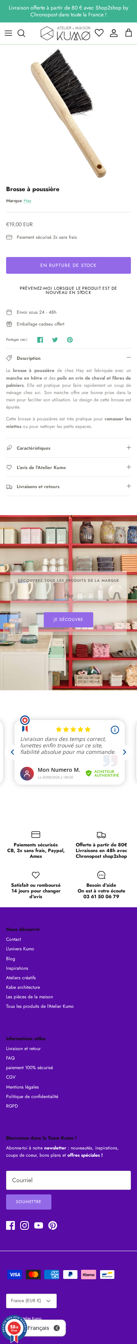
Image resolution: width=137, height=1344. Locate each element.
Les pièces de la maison (29, 996)
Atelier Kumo (31, 1318)
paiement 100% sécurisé (29, 1067)
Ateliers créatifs (21, 977)
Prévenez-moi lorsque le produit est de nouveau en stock (68, 290)
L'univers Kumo (20, 948)
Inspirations (17, 968)
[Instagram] (24, 1225)
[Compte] (112, 33)
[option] (68, 113)
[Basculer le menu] (8, 33)
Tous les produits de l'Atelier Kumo (40, 1006)
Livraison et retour (23, 1048)
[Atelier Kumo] (65, 33)
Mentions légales (22, 1087)
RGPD (12, 1106)
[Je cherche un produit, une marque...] (25, 33)
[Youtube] (38, 1225)
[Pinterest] (52, 1225)
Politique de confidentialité (32, 1096)
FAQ (10, 1058)
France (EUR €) (26, 1300)
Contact (13, 939)
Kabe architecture (23, 987)
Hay (27, 200)
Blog (10, 958)
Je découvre (68, 619)
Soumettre (28, 1202)
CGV (11, 1077)
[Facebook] (10, 1225)
